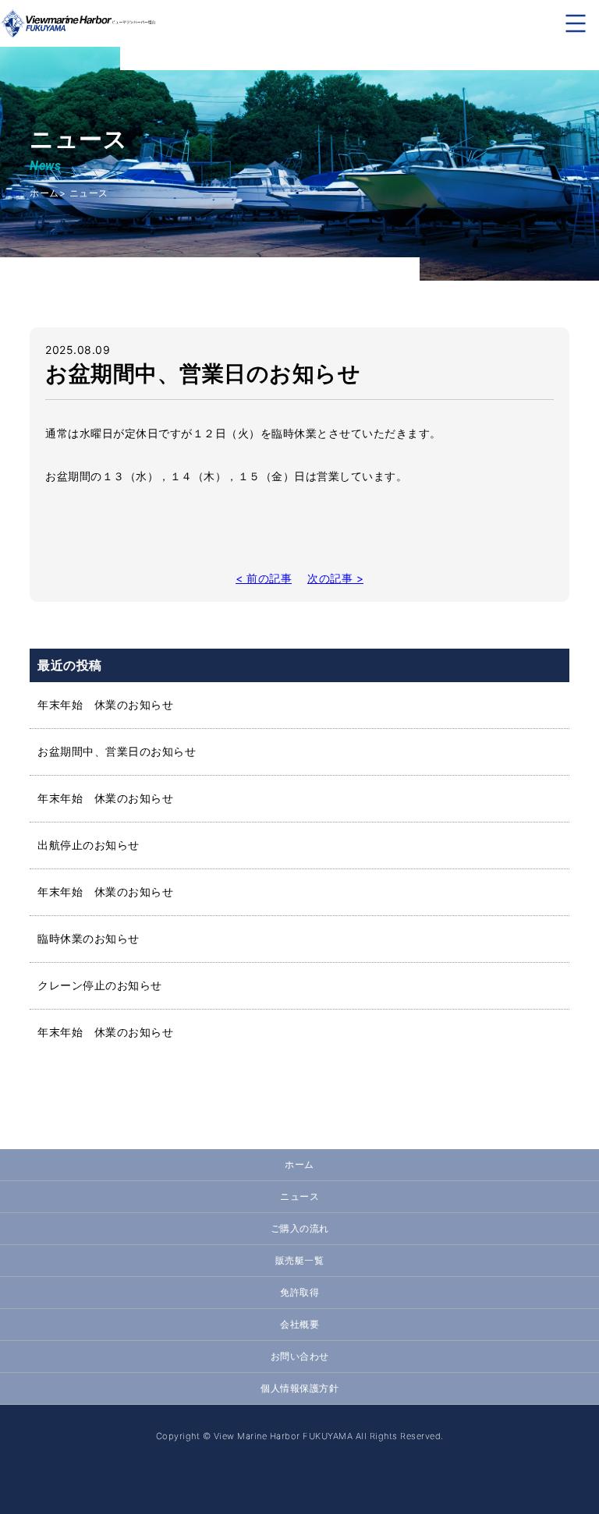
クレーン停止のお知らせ (99, 985)
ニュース (299, 1196)
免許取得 (299, 1292)
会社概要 (299, 1324)
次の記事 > (335, 578)
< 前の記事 (264, 578)
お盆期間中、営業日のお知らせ (116, 751)
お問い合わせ (300, 1356)
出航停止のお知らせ (88, 844)
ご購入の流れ (300, 1228)
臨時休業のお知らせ (88, 938)
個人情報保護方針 (299, 1388)
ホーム (44, 193)
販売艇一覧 (299, 1260)
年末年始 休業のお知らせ (105, 704)
